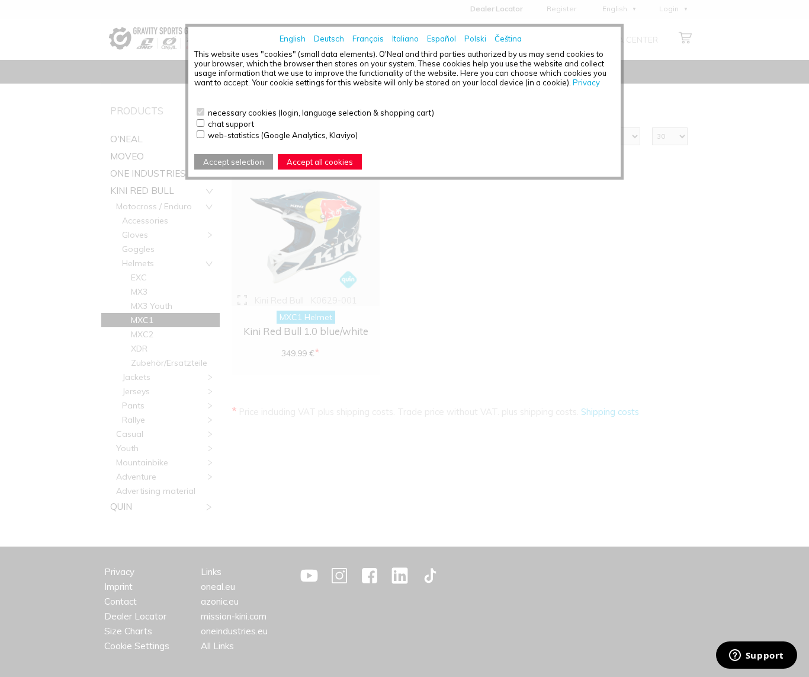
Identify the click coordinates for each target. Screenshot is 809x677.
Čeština (508, 38)
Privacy (586, 82)
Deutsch (329, 38)
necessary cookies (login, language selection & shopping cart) (321, 112)
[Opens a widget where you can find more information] (756, 656)
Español (441, 38)
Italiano (405, 38)
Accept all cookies (320, 162)
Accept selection (233, 162)
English (293, 38)
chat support (231, 124)
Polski (475, 38)
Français (368, 38)
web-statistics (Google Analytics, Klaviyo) (283, 135)
